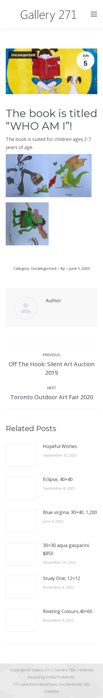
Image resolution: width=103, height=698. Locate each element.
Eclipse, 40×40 (58, 479)
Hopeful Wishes (60, 446)
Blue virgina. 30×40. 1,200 (70, 512)
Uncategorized (23, 55)
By (63, 268)
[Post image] (21, 455)
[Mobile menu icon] (93, 14)
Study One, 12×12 (61, 578)
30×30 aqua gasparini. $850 (66, 549)
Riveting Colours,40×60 (67, 611)
